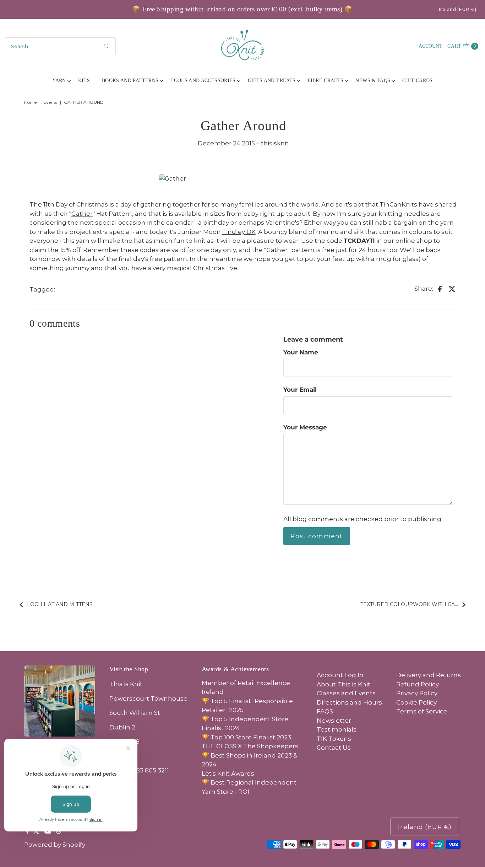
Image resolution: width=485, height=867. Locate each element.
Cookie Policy (416, 702)
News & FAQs (372, 80)
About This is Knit (343, 684)
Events (50, 102)
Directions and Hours (349, 702)
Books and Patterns (130, 80)
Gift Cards (417, 80)
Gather (82, 213)
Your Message (305, 427)
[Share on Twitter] (452, 288)
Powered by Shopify (54, 844)
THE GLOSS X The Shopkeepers (250, 746)
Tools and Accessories (202, 80)
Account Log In (340, 675)
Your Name (300, 352)
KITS (84, 80)
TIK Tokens (334, 738)
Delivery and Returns (428, 675)
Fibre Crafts (325, 80)
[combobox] (60, 46)
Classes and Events (346, 693)
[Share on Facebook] (440, 288)
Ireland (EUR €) (457, 9)
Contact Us (334, 747)
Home (30, 102)
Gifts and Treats (272, 80)
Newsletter (334, 720)
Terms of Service (421, 711)
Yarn (59, 80)
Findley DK (239, 231)
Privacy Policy (416, 693)
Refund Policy (417, 684)
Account (430, 46)
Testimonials (336, 729)
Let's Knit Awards (228, 773)
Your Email (300, 389)
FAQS (325, 711)
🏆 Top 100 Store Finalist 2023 (246, 737)
